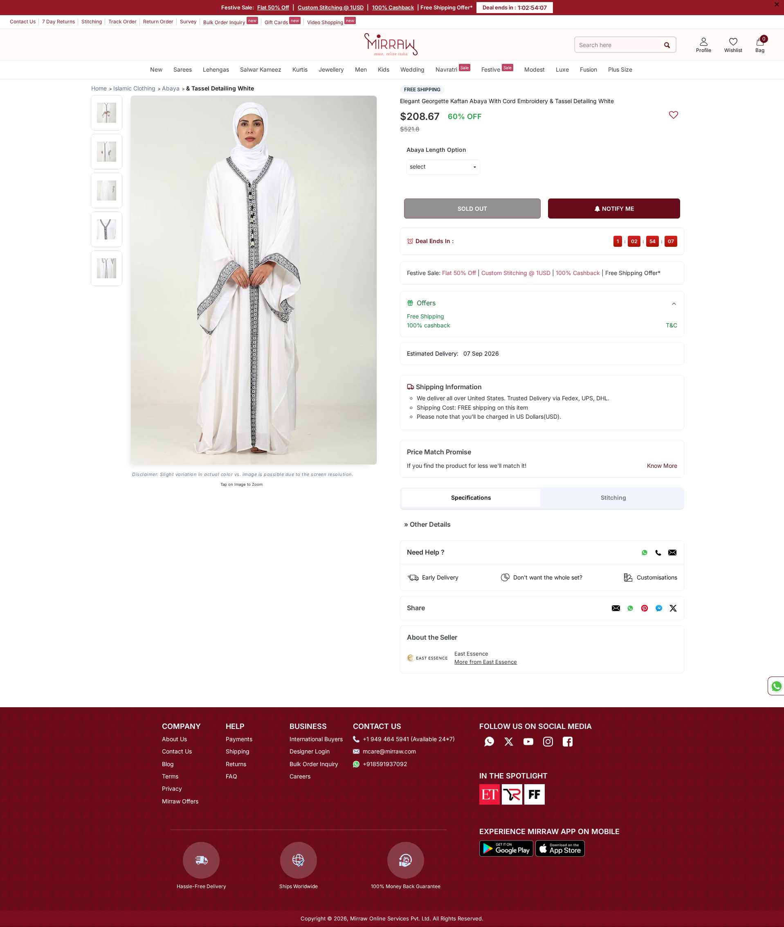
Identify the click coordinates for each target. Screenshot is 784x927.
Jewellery (331, 69)
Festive (496, 69)
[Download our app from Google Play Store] (506, 848)
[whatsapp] (630, 608)
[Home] (391, 44)
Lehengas (216, 69)
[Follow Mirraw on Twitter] (509, 742)
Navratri (452, 69)
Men (361, 69)
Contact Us (23, 21)
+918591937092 (385, 763)
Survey (188, 21)
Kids (383, 69)
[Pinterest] (644, 608)
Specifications (471, 497)
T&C (671, 325)
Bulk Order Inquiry (229, 21)
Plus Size (620, 69)
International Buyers (316, 738)
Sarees (182, 69)
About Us (174, 738)
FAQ (231, 776)
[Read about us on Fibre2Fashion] (534, 794)
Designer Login (310, 751)
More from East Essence (485, 662)
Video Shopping (330, 21)
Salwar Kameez (260, 69)
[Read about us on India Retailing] (512, 794)
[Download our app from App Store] (559, 848)
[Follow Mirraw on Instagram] (548, 742)
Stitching (91, 21)
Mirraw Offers (180, 801)
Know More (662, 465)
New (156, 69)
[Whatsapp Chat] (776, 686)
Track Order (122, 21)
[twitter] (673, 608)
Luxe (562, 69)
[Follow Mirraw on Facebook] (568, 742)
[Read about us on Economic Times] (489, 794)
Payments (239, 738)
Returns (236, 763)
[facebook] (659, 608)
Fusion (588, 69)
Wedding (412, 69)
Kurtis (300, 69)
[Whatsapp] (489, 742)
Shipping (237, 751)
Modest (534, 69)
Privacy (172, 788)
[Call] (658, 552)
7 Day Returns (58, 21)
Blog (168, 763)
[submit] (667, 44)
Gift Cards (282, 21)
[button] (106, 112)
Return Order (158, 21)
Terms (170, 776)
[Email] (672, 552)
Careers (300, 776)
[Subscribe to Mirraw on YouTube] (528, 742)
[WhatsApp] (644, 552)
